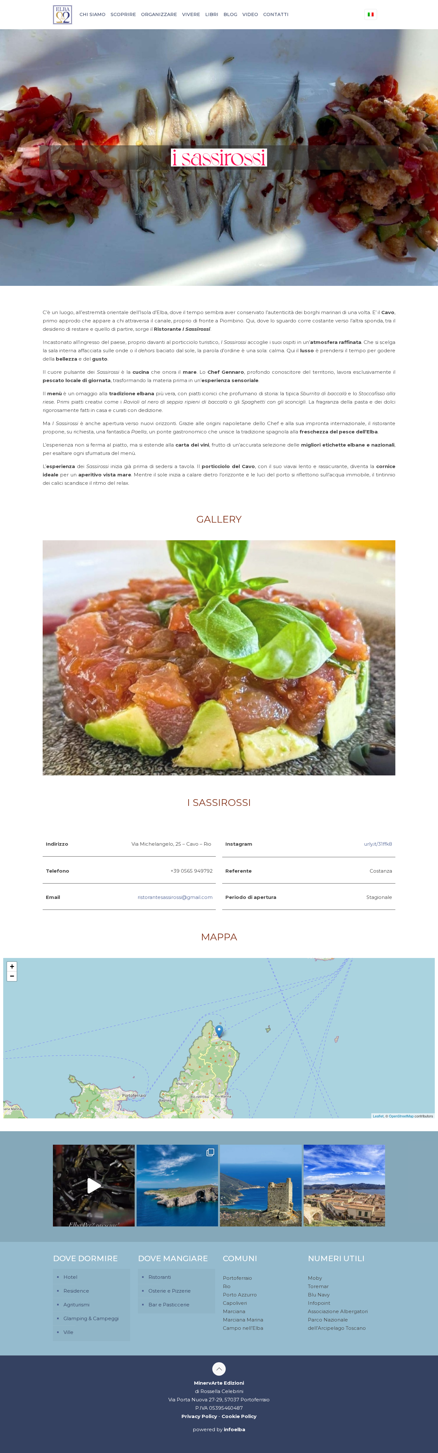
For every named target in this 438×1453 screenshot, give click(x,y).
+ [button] (12, 966)
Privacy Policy (199, 1416)
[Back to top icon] (219, 1369)
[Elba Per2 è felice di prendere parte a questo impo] (94, 1186)
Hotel (70, 1277)
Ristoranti (159, 1277)
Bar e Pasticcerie (169, 1305)
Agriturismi (76, 1305)
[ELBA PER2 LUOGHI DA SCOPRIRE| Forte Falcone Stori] (344, 1186)
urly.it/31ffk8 (378, 844)
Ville (68, 1332)
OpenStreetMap (401, 1115)
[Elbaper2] (62, 14)
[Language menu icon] (370, 14)
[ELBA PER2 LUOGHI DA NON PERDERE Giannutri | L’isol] (177, 1186)
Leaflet (378, 1115)
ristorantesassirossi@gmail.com (175, 897)
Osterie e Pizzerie (169, 1291)
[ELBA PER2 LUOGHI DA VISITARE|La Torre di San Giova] (261, 1186)
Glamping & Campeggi (91, 1318)
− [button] (12, 976)
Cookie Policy (239, 1416)
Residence (76, 1291)
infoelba (234, 1429)
